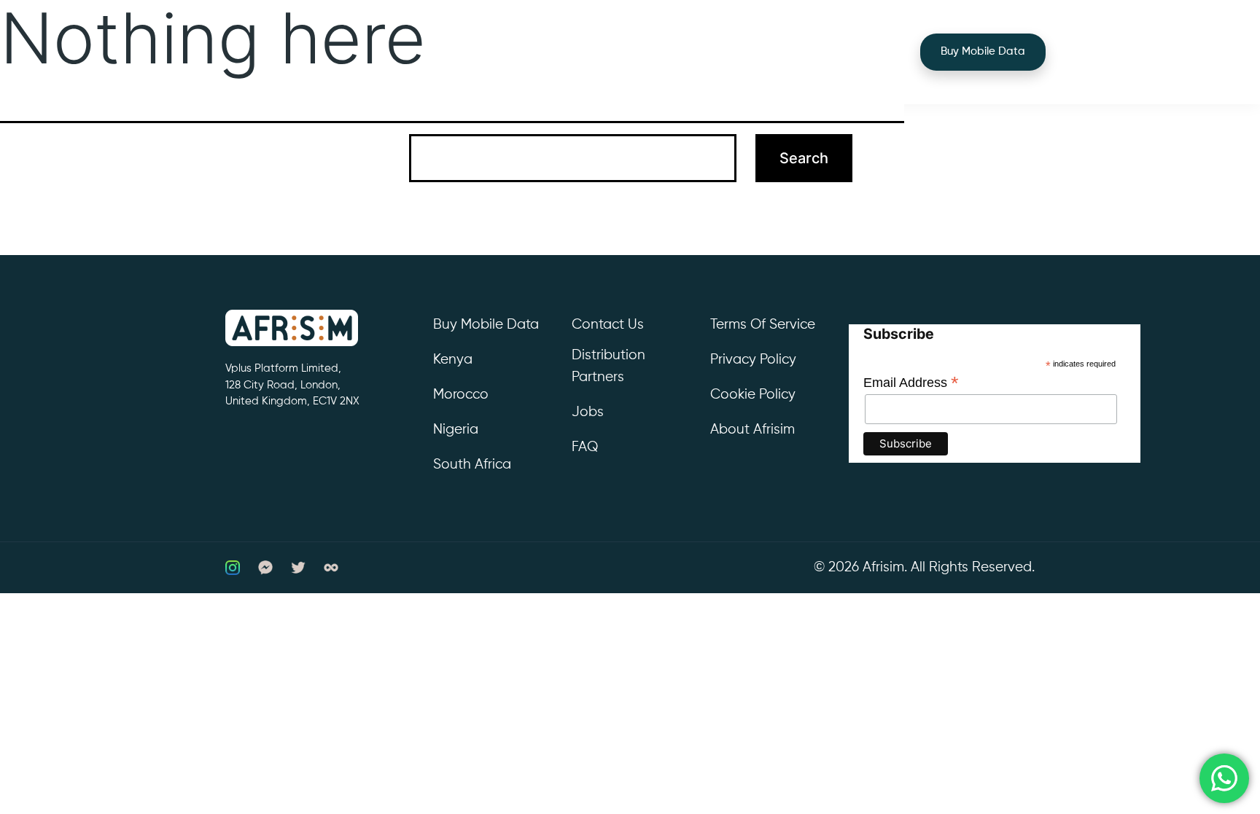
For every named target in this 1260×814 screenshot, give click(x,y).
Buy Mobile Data (983, 51)
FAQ (585, 447)
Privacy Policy (753, 360)
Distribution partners (608, 366)
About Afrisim (752, 430)
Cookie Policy (753, 395)
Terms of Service (762, 325)
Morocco (461, 395)
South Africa (472, 464)
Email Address (911, 382)
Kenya (452, 360)
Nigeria (455, 430)
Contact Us (608, 325)
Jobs (588, 412)
